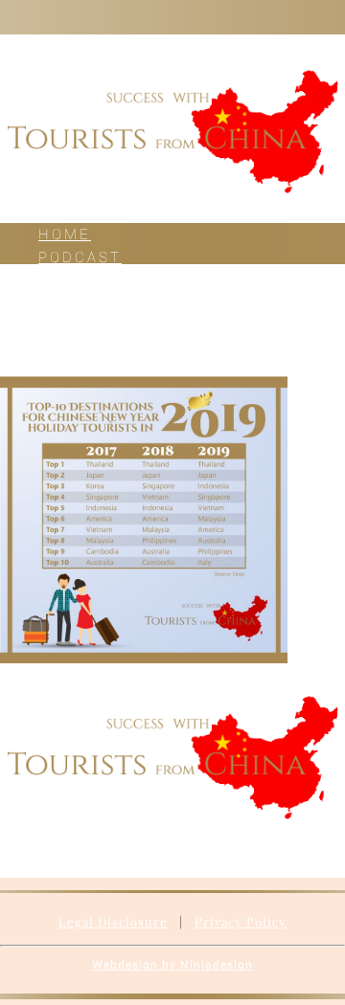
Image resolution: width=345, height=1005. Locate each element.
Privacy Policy (241, 921)
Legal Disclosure (113, 921)
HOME (64, 234)
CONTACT (80, 349)
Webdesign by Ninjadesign (172, 965)
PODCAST (80, 257)
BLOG (61, 280)
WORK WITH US (109, 303)
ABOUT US (84, 326)
